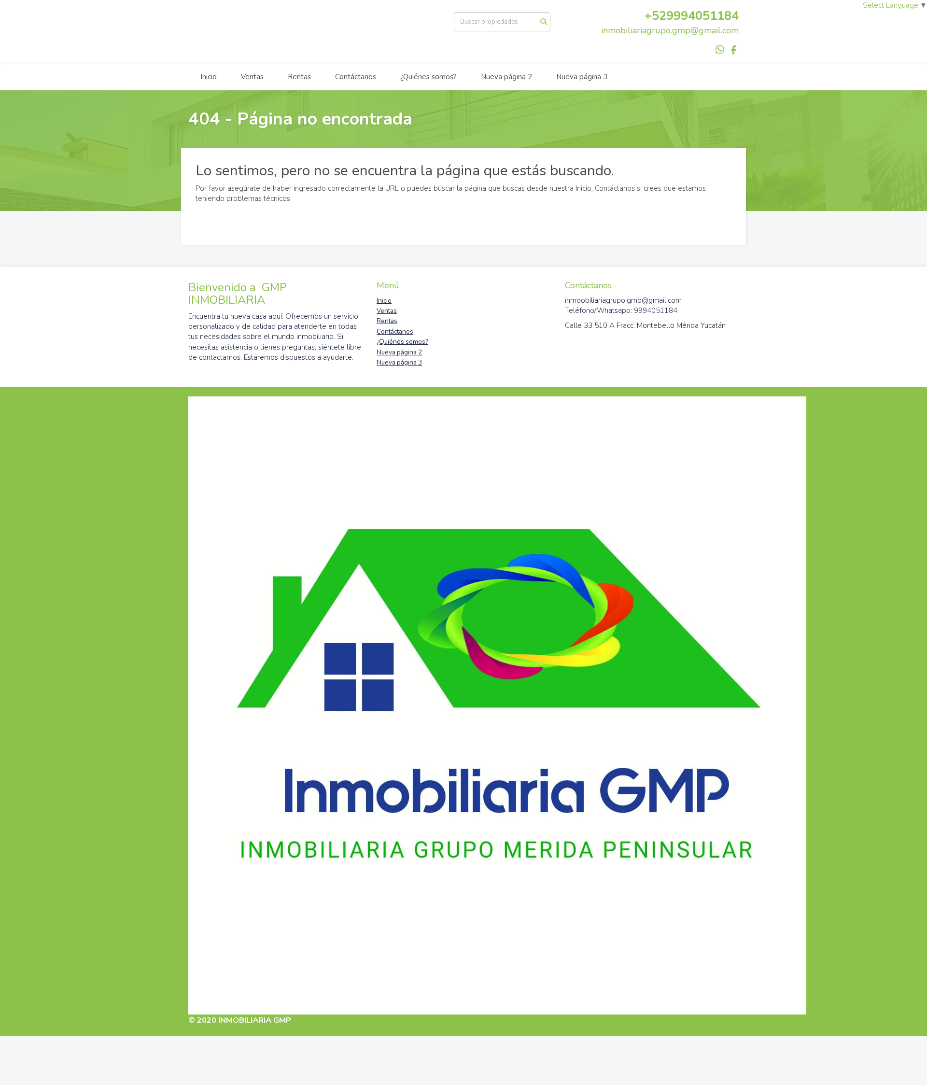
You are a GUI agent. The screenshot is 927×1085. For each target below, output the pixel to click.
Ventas (252, 77)
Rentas (299, 77)
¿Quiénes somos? (428, 77)
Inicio (208, 77)
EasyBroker (717, 402)
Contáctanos (355, 77)
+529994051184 (692, 15)
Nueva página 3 (581, 77)
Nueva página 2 (506, 77)
